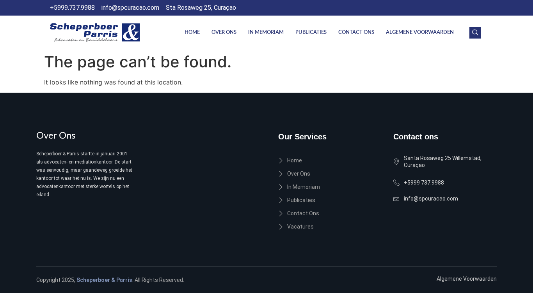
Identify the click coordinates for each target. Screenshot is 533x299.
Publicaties (311, 32)
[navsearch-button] (475, 33)
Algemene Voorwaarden (420, 32)
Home (192, 32)
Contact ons (356, 32)
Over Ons (223, 32)
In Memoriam (266, 32)
